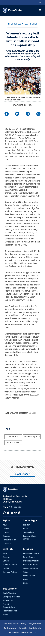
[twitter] (17, 114)
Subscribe (21, 473)
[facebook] (6, 114)
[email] (38, 114)
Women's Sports (32, 436)
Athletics (13, 436)
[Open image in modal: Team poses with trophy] (22, 80)
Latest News (13, 442)
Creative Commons (12, 100)
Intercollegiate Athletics (23, 24)
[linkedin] (28, 114)
